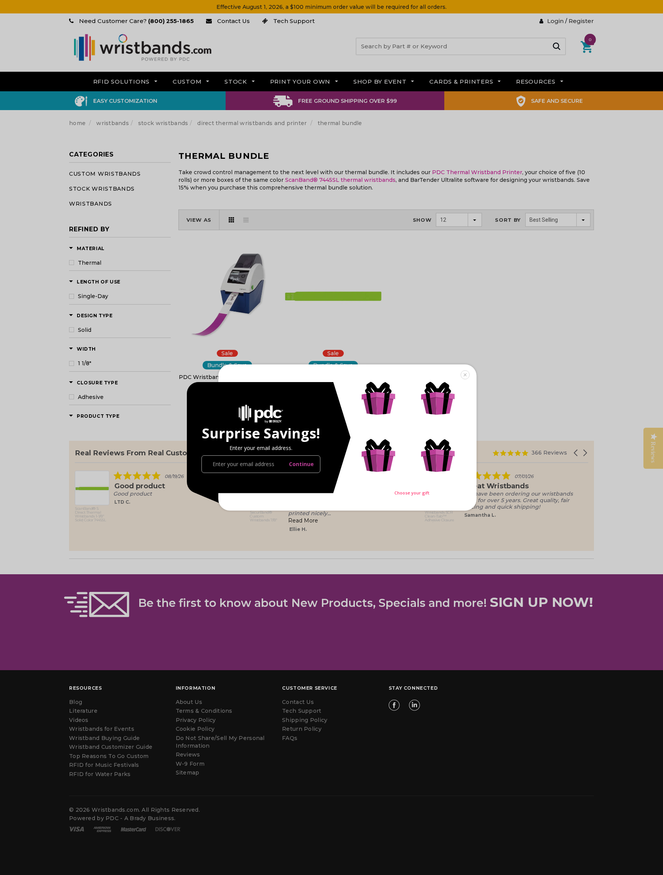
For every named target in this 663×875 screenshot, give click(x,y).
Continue (301, 464)
